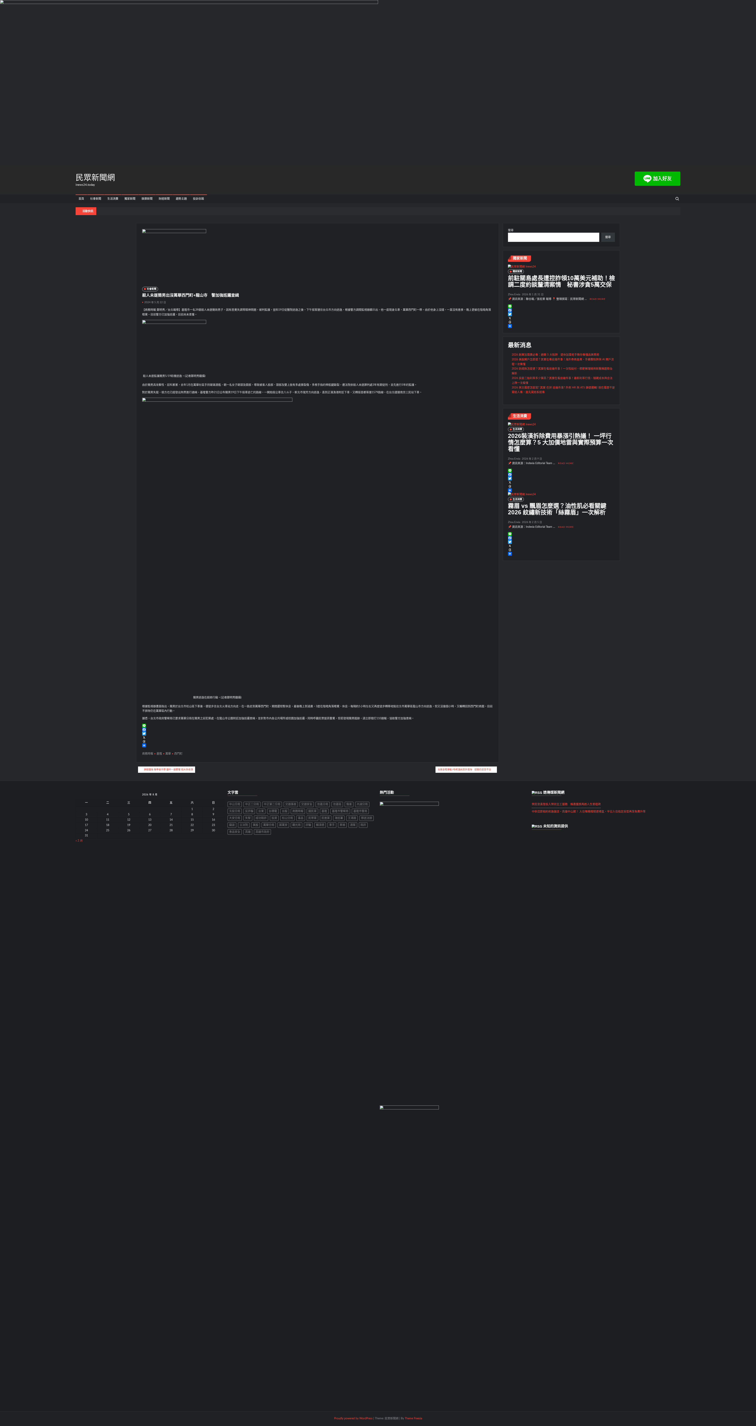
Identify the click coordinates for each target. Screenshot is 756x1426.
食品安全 (234, 832)
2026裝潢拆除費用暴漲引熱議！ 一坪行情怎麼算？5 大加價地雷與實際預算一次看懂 (560, 442)
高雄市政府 (262, 832)
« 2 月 (79, 840)
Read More (597, 299)
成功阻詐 (261, 818)
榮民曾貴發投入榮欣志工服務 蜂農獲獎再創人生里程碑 (566, 804)
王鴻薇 (352, 818)
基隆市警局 (360, 811)
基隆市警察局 (340, 811)
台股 (284, 811)
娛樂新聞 (147, 198)
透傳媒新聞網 (553, 792)
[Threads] (317, 741)
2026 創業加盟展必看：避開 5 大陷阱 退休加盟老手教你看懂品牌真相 (555, 354)
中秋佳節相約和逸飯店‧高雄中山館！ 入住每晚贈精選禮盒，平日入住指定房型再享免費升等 (589, 811)
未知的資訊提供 (555, 826)
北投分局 (234, 811)
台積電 (273, 811)
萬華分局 (268, 825)
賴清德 (320, 825)
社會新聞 (95, 198)
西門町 (178, 753)
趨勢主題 (181, 198)
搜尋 (510, 230)
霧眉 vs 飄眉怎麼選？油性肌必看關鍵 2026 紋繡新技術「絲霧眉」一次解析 (560, 509)
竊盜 (232, 825)
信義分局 (322, 804)
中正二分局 (252, 804)
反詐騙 (249, 811)
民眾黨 (312, 818)
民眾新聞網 (95, 177)
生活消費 (112, 198)
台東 (261, 811)
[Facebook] (317, 730)
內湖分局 (362, 804)
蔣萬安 (283, 825)
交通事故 (290, 804)
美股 (255, 825)
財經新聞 (164, 198)
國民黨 (312, 811)
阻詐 (363, 825)
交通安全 (306, 804)
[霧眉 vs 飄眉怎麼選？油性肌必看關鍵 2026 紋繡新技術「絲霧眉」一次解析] (522, 494)
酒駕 (353, 825)
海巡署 (339, 818)
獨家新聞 (129, 198)
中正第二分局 (272, 804)
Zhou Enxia (514, 294)
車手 (332, 825)
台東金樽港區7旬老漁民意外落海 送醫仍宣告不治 (464, 769)
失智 (248, 818)
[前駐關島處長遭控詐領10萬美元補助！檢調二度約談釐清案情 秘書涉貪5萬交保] (522, 266)
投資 (274, 818)
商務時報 (147, 753)
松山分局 (287, 818)
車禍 (342, 825)
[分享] (317, 745)
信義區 (337, 804)
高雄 (248, 832)
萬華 (168, 753)
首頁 (81, 198)
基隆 (159, 753)
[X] (317, 737)
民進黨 (325, 818)
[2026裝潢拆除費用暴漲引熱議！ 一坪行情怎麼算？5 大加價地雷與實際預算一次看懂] (522, 424)
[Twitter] (317, 734)
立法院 (244, 825)
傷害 (349, 804)
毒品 (300, 818)
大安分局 (234, 818)
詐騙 (308, 825)
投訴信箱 (198, 198)
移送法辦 (366, 818)
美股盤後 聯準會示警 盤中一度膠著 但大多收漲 (168, 769)
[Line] (317, 726)
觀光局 (296, 825)
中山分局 (234, 804)
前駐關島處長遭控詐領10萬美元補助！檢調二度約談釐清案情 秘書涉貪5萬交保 (561, 281)
